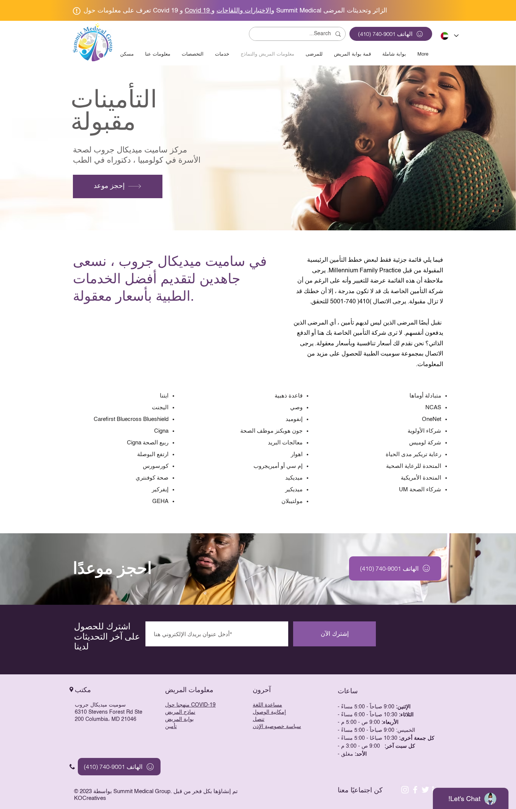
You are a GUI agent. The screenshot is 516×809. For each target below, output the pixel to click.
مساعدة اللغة (267, 705)
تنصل (258, 719)
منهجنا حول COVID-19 (190, 705)
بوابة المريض (179, 719)
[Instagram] (405, 790)
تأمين (171, 726)
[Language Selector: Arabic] (448, 35)
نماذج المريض (180, 712)
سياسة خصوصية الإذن (277, 726)
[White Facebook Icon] (415, 790)
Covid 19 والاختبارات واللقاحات (229, 11)
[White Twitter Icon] (425, 790)
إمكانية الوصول (269, 712)
